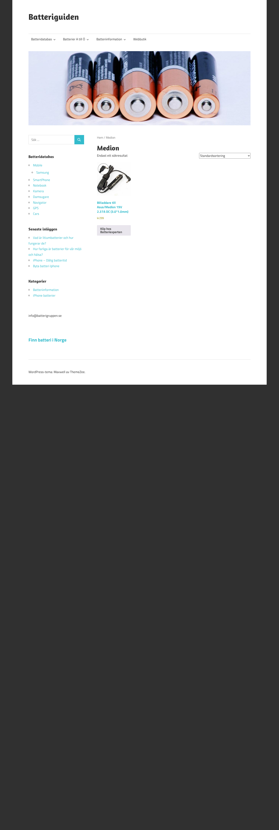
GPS (36, 208)
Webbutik (139, 39)
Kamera (38, 191)
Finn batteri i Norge (47, 339)
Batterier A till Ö (74, 39)
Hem (100, 137)
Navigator (39, 202)
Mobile (37, 165)
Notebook (39, 185)
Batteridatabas (41, 39)
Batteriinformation (109, 39)
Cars (36, 213)
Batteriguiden (53, 17)
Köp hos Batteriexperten (111, 230)
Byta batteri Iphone (46, 266)
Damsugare (41, 196)
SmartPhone (41, 179)
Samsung (42, 172)
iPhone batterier (44, 295)
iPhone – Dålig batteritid (50, 260)
